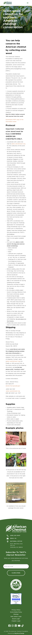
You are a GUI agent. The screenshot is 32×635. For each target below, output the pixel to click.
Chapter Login (16, 621)
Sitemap (16, 614)
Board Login (16, 618)
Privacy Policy (16, 609)
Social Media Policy (16, 612)
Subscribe (16, 573)
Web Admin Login (16, 616)
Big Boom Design (19, 633)
